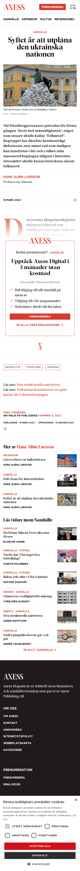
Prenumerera (52, 7)
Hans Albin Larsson (21, 177)
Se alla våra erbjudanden (38, 324)
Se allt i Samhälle (38, 649)
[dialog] (40, 833)
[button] (40, 864)
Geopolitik (13, 367)
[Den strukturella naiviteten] (40, 616)
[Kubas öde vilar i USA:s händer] (40, 578)
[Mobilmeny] (73, 7)
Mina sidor (11, 784)
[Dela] (75, 200)
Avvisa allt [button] (40, 855)
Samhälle (11, 19)
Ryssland (34, 367)
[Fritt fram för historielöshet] (40, 480)
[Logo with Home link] (14, 7)
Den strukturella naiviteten (38, 385)
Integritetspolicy (18, 736)
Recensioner (65, 19)
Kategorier (12, 749)
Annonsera (12, 729)
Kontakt (10, 722)
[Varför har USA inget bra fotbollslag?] (40, 557)
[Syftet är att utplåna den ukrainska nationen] (40, 499)
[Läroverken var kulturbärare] (40, 460)
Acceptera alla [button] (40, 846)
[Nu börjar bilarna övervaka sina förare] (40, 535)
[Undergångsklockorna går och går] (40, 636)
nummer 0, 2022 (50, 415)
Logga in (56, 252)
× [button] (75, 799)
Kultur (45, 19)
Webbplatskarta (17, 743)
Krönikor (29, 19)
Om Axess (10, 716)
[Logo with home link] (40, 676)
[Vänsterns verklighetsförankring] (40, 597)
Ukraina (53, 367)
